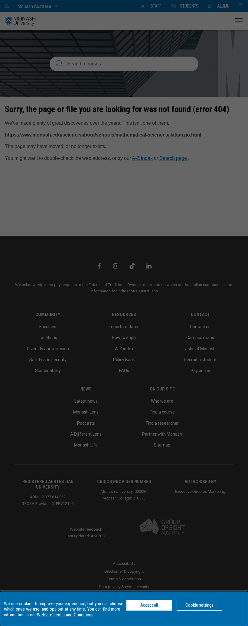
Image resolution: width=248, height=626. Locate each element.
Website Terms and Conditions (65, 615)
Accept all (149, 605)
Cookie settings (199, 605)
